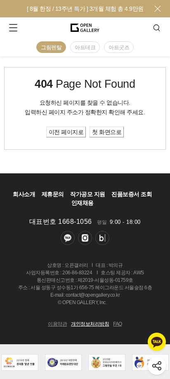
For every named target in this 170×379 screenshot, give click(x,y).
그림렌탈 (51, 47)
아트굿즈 (119, 47)
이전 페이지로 (66, 132)
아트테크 (85, 47)
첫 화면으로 (106, 132)
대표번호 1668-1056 (60, 221)
